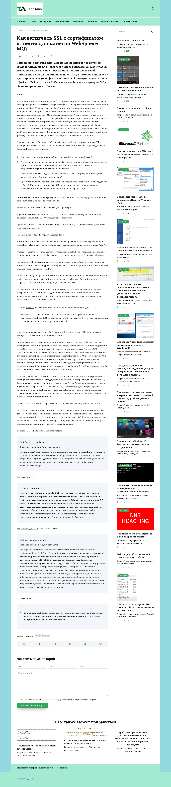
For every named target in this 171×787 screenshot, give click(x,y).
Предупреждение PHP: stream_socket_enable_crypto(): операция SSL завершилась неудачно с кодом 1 (135, 370)
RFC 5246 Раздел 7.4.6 (27, 528)
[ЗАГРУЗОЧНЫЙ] (135, 480)
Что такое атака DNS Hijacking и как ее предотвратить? (134, 535)
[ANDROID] (127, 599)
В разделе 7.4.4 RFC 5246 (29, 430)
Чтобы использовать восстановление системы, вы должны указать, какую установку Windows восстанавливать (134, 290)
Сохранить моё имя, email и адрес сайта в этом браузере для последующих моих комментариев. (58, 700)
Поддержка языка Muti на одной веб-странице (36, 747)
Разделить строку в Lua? (131, 40)
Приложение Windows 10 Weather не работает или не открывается (133, 444)
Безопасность (62, 21)
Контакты (62, 767)
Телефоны (45, 21)
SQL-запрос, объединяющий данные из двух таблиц (133, 556)
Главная (21, 21)
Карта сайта (130, 21)
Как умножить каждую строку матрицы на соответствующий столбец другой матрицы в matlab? (135, 397)
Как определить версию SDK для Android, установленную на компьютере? (135, 607)
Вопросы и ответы (110, 21)
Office (33, 21)
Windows (78, 21)
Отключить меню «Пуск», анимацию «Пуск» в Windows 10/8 (134, 199)
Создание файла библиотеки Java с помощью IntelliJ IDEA (85, 742)
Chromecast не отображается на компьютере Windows (135, 89)
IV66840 (30, 307)
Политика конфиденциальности (35, 767)
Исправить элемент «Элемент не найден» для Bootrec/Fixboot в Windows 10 (134, 488)
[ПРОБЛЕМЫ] (128, 82)
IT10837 (30, 314)
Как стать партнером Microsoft (135, 151)
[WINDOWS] (135, 146)
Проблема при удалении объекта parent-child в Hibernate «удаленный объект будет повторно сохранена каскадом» (132, 738)
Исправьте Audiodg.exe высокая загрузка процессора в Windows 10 (135, 344)
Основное (92, 21)
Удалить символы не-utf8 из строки (134, 109)
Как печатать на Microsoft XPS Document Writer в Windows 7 (135, 249)
